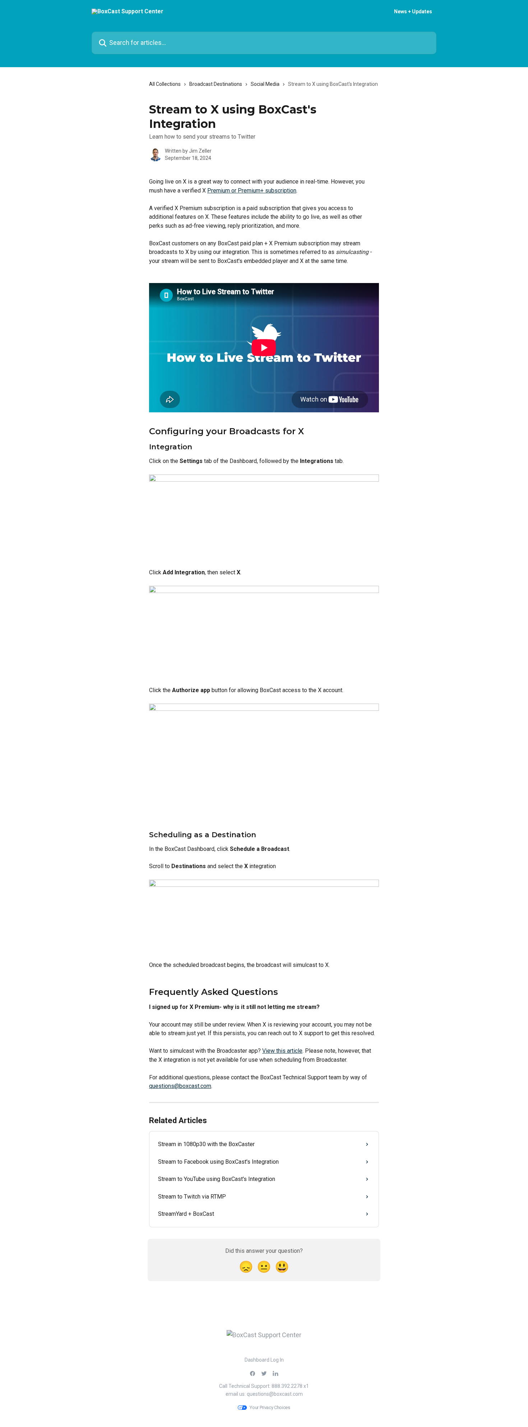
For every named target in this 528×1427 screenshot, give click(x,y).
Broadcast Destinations (215, 84)
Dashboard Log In (264, 1360)
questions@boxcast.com (180, 1086)
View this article (282, 1050)
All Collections (165, 84)
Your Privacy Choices (270, 1407)
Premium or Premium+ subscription (251, 190)
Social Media (265, 84)
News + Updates (413, 11)
